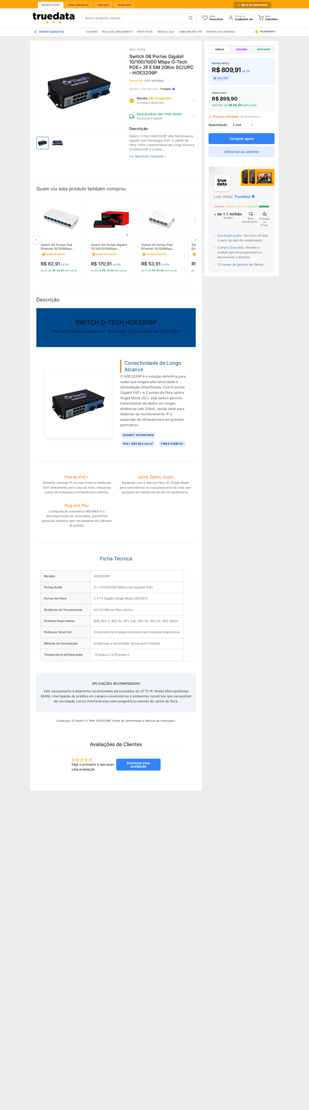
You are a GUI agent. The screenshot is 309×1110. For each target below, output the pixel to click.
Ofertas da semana (220, 31)
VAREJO (219, 49)
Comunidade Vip (190, 31)
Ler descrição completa (146, 156)
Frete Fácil (145, 31)
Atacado (103, 5)
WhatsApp (124, 5)
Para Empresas (78, 5)
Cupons (92, 31)
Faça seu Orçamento (117, 31)
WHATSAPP (263, 49)
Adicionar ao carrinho (241, 152)
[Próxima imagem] (116, 90)
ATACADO (241, 49)
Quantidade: (218, 125)
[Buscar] (190, 17)
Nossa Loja (165, 31)
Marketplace (51, 5)
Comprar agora (242, 139)
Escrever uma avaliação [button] (138, 764)
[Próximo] (195, 240)
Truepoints (267, 31)
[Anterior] (36, 240)
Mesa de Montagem (254, 5)
